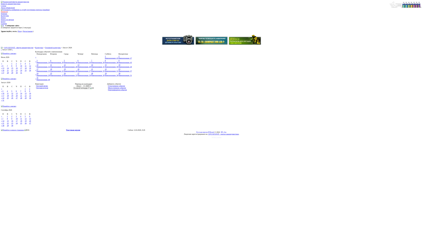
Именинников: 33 (70, 75)
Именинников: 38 (111, 62)
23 (17, 70)
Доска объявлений (8, 8)
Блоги (3, 22)
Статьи (3, 6)
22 (12, 70)
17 (21, 68)
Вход (20, 31)
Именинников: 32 (43, 67)
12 (30, 66)
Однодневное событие (116, 86)
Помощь (4, 14)
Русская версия (202, 132)
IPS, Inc (223, 132)
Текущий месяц (42, 86)
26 (30, 70)
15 (12, 68)
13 (3, 68)
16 (17, 68)
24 (21, 70)
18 (26, 68)
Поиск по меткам (7, 20)
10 (21, 66)
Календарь (5, 16)
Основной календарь (53, 48)
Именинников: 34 (43, 62)
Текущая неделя (42, 88)
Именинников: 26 (125, 67)
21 (8, 70)
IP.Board (211, 132)
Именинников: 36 (57, 67)
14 (8, 68)
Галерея (4, 24)
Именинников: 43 (111, 58)
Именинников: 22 (57, 71)
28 (8, 73)
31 (21, 73)
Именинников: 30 (84, 62)
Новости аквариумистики (10, 4)
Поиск (3, 18)
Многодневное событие (117, 88)
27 (3, 73)
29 (12, 73)
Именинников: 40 (84, 67)
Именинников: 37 (125, 71)
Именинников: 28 (70, 67)
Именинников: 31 (98, 67)
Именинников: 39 (57, 62)
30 (17, 73)
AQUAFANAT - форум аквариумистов (18, 48)
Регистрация (27, 31)
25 (26, 70)
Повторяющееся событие (117, 90)
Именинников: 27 (125, 58)
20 (3, 70)
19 (30, 68)
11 (25, 66)
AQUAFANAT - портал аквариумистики (223, 134)
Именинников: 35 (43, 71)
